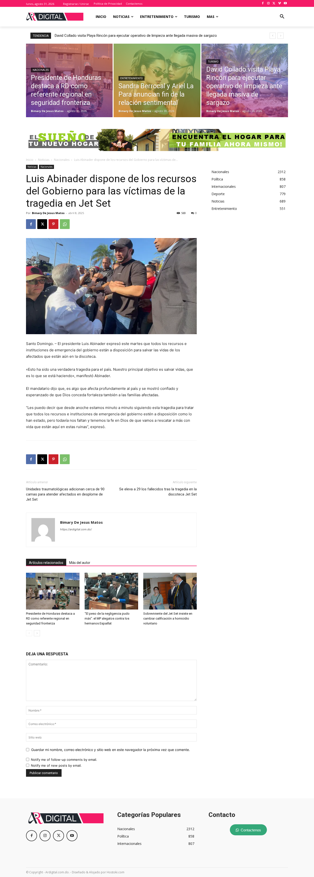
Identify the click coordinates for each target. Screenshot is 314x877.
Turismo (213, 61)
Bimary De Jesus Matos (48, 213)
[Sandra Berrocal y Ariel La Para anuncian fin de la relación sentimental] (157, 80)
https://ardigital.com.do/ (76, 529)
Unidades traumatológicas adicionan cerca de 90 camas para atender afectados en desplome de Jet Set (65, 494)
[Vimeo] (279, 3)
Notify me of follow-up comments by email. (64, 760)
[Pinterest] (53, 224)
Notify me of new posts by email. (56, 765)
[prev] (273, 36)
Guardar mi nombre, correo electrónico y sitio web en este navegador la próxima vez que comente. (110, 750)
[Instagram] (268, 3)
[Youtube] (285, 3)
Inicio (29, 160)
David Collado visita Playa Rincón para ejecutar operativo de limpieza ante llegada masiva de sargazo (136, 35)
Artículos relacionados (46, 563)
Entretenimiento (131, 78)
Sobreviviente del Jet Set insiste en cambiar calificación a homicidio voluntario (167, 618)
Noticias (43, 160)
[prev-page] (29, 633)
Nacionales (41, 70)
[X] (274, 3)
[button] (282, 17)
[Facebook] (263, 3)
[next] (280, 36)
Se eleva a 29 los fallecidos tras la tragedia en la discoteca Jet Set (158, 491)
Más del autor (79, 563)
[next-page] (37, 633)
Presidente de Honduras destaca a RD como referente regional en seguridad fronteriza (50, 618)
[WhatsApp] (65, 224)
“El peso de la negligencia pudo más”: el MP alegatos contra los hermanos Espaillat (107, 618)
